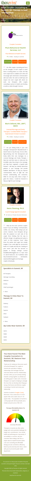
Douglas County (19, 392)
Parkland (5, 317)
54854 (5, 340)
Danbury (5, 303)
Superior (5, 310)
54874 (5, 331)
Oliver (5, 313)
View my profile (22, 61)
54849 (5, 337)
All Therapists (7, 273)
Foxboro (5, 307)
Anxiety (5, 284)
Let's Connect (8, 61)
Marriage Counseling (8, 277)
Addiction (5, 280)
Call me (15, 61)
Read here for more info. (15, 475)
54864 (5, 334)
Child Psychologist (8, 287)
